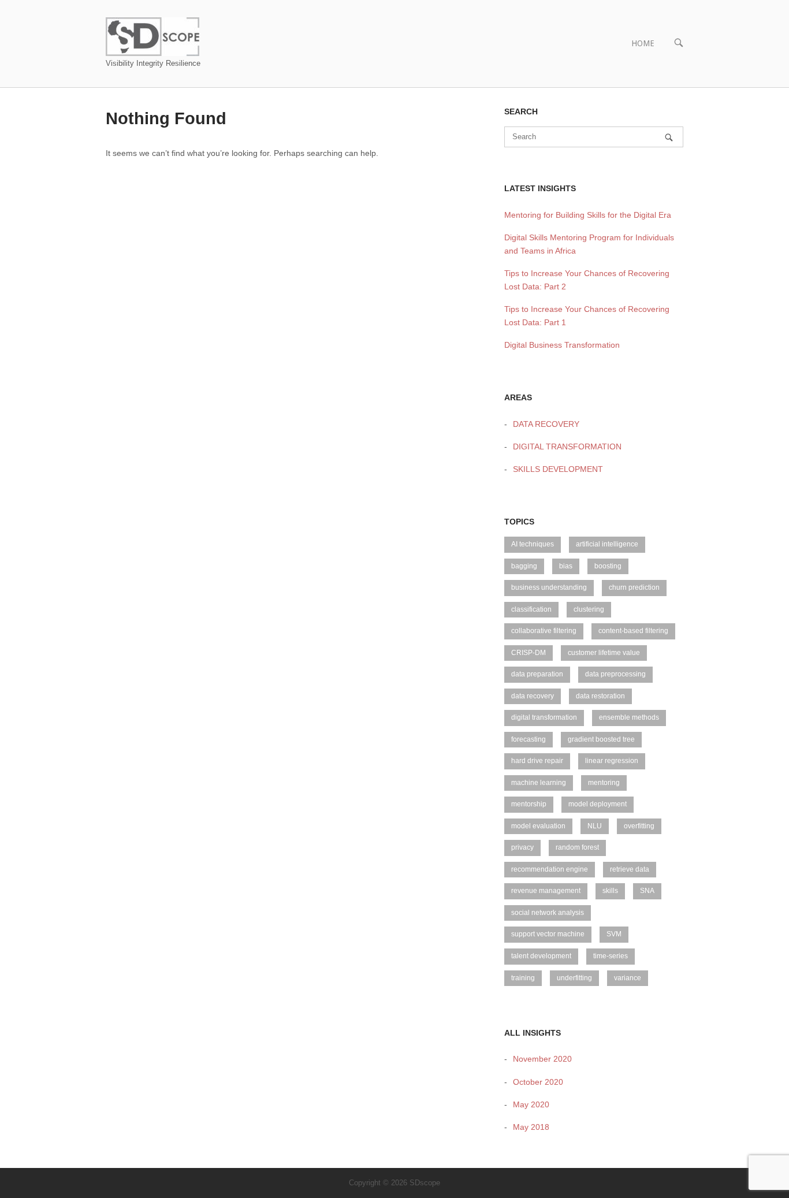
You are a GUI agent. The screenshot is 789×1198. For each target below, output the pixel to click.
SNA (647, 890)
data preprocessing (615, 674)
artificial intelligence (607, 544)
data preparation (537, 674)
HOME (642, 43)
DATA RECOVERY (546, 424)
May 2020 (531, 1104)
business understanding (549, 587)
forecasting (528, 739)
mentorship (528, 804)
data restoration (600, 696)
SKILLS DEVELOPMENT (558, 469)
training (523, 977)
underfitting (574, 977)
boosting (607, 566)
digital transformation (544, 717)
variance (627, 977)
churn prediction (634, 587)
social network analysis (547, 912)
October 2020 (538, 1082)
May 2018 (531, 1127)
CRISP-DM (528, 652)
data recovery (532, 696)
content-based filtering (633, 630)
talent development (541, 956)
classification (531, 609)
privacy (522, 847)
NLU (594, 826)
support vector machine (548, 934)
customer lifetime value (604, 652)
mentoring (604, 782)
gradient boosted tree (601, 739)
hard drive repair (537, 760)
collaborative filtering (543, 630)
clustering (589, 609)
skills (610, 890)
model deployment (597, 804)
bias (565, 566)
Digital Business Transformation (562, 344)
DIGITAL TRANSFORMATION (567, 446)
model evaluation (538, 826)
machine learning (538, 782)
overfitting (639, 826)
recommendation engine (549, 869)
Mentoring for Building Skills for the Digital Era (587, 214)
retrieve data (629, 869)
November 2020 (542, 1058)
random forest (577, 847)
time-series (610, 956)
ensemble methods (629, 717)
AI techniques (532, 544)
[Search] (668, 137)
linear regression (611, 760)
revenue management (545, 890)
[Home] (152, 35)
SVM (613, 934)
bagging (524, 566)
